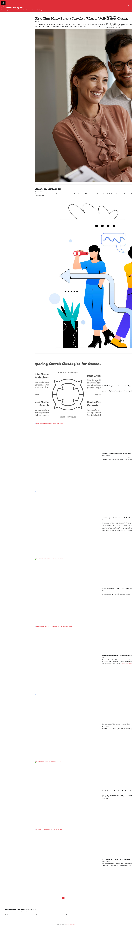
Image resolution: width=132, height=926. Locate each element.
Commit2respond (13, 7)
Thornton (7, 914)
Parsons (68, 914)
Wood (37, 914)
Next (69, 898)
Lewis (98, 914)
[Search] (129, 6)
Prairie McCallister (40, 21)
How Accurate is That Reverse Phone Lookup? (116, 724)
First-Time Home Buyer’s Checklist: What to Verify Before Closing (81, 18)
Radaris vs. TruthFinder (48, 188)
